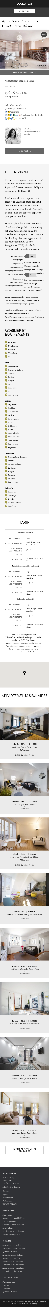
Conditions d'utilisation (35, 1302)
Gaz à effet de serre (15, 274)
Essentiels (6, 1288)
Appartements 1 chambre (13, 1261)
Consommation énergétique (16, 258)
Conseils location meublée (13, 1224)
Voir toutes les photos (24, 72)
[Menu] (5, 3)
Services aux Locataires (12, 1245)
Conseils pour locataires (12, 1271)
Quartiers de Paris (10, 1251)
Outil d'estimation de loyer (13, 1231)
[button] (45, 49)
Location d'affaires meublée (14, 1248)
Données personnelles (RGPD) (24, 1304)
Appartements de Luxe (12, 1258)
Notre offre (7, 1215)
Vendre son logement (11, 1234)
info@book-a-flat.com (11, 1187)
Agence (5, 1194)
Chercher (24, 11)
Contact (6, 1191)
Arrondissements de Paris (13, 1255)
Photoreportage (9, 1282)
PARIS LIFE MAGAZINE (10, 1278)
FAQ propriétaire (9, 1221)
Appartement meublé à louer (14, 1218)
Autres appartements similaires (24, 1150)
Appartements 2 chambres (13, 1264)
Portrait (6, 1285)
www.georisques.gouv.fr (24, 303)
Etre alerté (24, 151)
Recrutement (8, 1197)
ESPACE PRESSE (9, 1204)
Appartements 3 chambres (13, 1268)
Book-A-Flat (24, 4)
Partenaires (7, 1200)
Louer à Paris (8, 1228)
